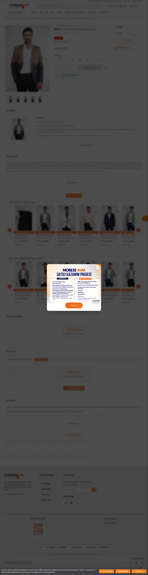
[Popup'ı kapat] (98, 267)
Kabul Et (139, 571)
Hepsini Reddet (123, 571)
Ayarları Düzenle (106, 571)
